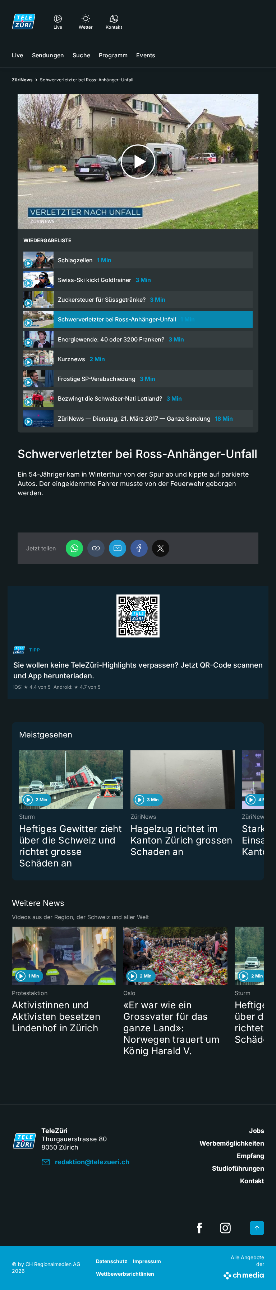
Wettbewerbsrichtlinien (125, 1274)
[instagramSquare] (225, 1228)
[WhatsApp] (74, 548)
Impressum (147, 1261)
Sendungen (48, 55)
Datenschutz (111, 1261)
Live (17, 55)
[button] (96, 548)
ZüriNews (22, 79)
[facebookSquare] (199, 1228)
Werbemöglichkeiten (231, 1143)
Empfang (250, 1156)
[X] (160, 548)
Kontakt (252, 1181)
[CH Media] (244, 1274)
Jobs (256, 1130)
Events (145, 55)
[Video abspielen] (138, 161)
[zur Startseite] (23, 21)
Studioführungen (238, 1168)
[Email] (117, 548)
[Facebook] (139, 548)
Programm (113, 55)
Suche (81, 55)
